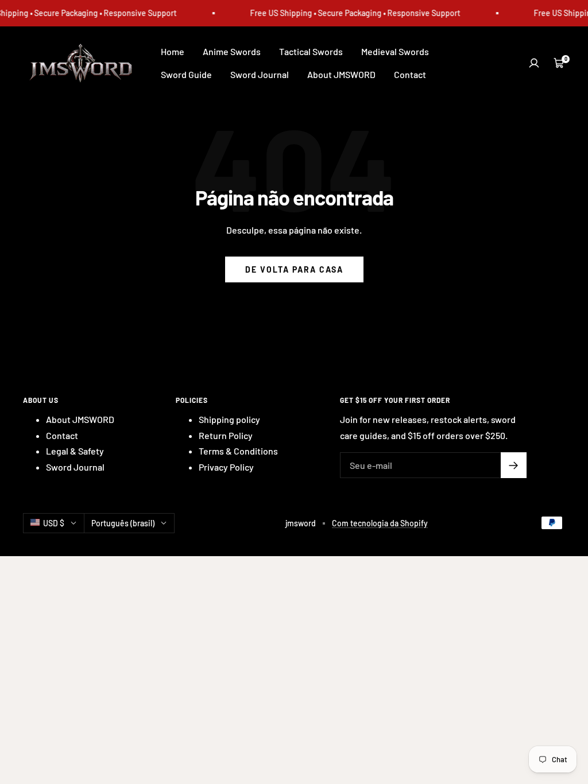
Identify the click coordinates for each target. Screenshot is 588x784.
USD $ (53, 523)
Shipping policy (229, 419)
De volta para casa (294, 269)
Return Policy (226, 435)
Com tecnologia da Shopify (380, 523)
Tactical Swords (311, 51)
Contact (410, 74)
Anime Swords (232, 51)
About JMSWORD (341, 74)
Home (172, 51)
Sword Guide (186, 74)
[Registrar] (514, 465)
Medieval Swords (395, 51)
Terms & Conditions (238, 450)
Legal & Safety (75, 450)
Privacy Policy (226, 466)
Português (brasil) (122, 523)
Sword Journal (259, 74)
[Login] (534, 63)
